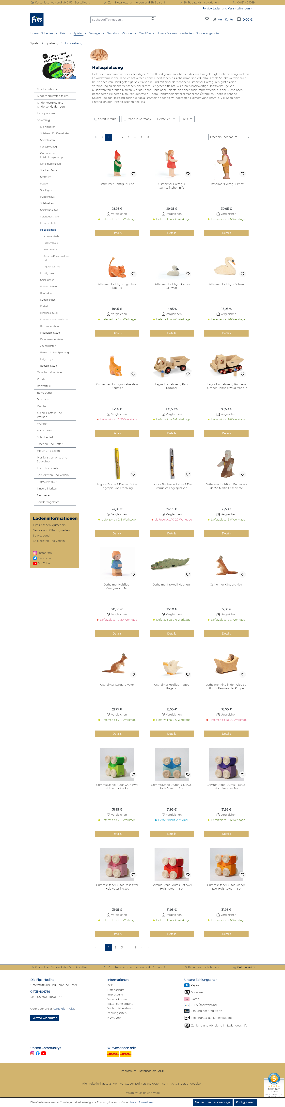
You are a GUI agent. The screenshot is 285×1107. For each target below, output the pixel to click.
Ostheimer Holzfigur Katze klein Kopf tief (117, 386)
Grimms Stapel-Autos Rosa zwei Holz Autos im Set (117, 886)
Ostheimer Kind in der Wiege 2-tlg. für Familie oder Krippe (226, 686)
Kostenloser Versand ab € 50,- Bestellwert (62, 2)
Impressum (115, 994)
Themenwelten (47, 481)
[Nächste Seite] (141, 137)
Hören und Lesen (48, 450)
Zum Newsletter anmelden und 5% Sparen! (136, 2)
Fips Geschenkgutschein (49, 525)
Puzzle (41, 379)
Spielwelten (47, 203)
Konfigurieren (245, 1102)
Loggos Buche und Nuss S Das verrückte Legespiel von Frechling (172, 486)
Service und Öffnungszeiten (51, 530)
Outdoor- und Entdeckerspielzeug (51, 155)
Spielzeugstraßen (50, 216)
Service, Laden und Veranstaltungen (226, 8)
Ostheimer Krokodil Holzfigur (172, 584)
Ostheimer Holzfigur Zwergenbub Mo (117, 586)
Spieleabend (41, 535)
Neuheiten (44, 495)
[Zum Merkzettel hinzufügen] (133, 174)
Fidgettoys (46, 359)
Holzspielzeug (48, 229)
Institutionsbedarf (48, 468)
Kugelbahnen (48, 299)
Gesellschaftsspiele (49, 372)
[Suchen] (152, 19)
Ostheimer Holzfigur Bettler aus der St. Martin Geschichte (226, 486)
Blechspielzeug (49, 312)
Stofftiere (45, 177)
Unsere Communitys (45, 1048)
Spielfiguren (47, 190)
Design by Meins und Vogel (142, 1092)
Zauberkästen (48, 345)
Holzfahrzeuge (51, 243)
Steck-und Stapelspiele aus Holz (57, 258)
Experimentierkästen (52, 339)
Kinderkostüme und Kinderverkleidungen (51, 104)
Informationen (118, 980)
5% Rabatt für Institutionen (201, 2)
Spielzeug (43, 120)
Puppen (44, 183)
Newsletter (114, 1017)
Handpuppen (46, 113)
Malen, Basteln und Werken (49, 415)
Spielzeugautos (49, 210)
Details (117, 233)
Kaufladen (46, 293)
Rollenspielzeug (49, 286)
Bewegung (44, 392)
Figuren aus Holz (52, 266)
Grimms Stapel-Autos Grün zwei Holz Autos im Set (117, 786)
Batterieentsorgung (120, 1003)
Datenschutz (115, 990)
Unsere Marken (47, 488)
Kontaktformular (63, 1008)
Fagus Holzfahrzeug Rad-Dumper (171, 386)
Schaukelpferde (51, 236)
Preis (185, 119)
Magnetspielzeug (50, 332)
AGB (110, 985)
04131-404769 (40, 991)
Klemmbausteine (50, 326)
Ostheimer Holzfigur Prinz (226, 184)
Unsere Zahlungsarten (201, 980)
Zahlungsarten (117, 1013)
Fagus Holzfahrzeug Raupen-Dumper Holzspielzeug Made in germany (226, 386)
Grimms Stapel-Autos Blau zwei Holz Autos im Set (171, 786)
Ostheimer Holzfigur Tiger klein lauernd (117, 286)
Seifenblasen (47, 140)
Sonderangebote (48, 502)
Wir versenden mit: (121, 1048)
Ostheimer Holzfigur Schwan (226, 284)
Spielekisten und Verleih (53, 475)
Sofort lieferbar (107, 119)
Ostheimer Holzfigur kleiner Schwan (172, 286)
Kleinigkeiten (47, 126)
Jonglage (43, 399)
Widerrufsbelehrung (120, 1008)
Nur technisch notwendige (212, 1102)
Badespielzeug (48, 365)
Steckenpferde (48, 170)
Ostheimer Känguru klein (226, 584)
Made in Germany (139, 119)
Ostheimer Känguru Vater (117, 684)
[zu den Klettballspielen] (55, 65)
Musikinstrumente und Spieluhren (52, 459)
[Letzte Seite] (148, 137)
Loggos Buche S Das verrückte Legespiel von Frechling (117, 486)
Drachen (42, 406)
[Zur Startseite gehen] (37, 19)
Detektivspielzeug (50, 163)
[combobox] (119, 19)
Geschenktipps (47, 89)
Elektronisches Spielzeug (54, 352)
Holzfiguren (47, 273)
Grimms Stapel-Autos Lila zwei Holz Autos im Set (226, 786)
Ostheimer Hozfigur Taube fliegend (171, 686)
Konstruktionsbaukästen (54, 319)
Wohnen (42, 423)
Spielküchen (47, 279)
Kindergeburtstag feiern (53, 96)
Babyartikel (44, 386)
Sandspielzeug (48, 146)
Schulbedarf (45, 437)
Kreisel (44, 306)
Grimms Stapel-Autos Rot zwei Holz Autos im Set (172, 886)
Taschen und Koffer (50, 444)
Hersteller (164, 119)
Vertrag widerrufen (44, 1018)
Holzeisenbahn (48, 223)
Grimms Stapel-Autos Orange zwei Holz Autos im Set (226, 886)
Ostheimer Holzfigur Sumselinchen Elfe (171, 185)
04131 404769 (246, 2)
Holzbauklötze (50, 249)
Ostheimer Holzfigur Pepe (117, 184)
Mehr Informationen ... (143, 1102)
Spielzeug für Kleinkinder (54, 133)
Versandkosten (117, 999)
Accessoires (44, 430)
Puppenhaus (47, 196)
